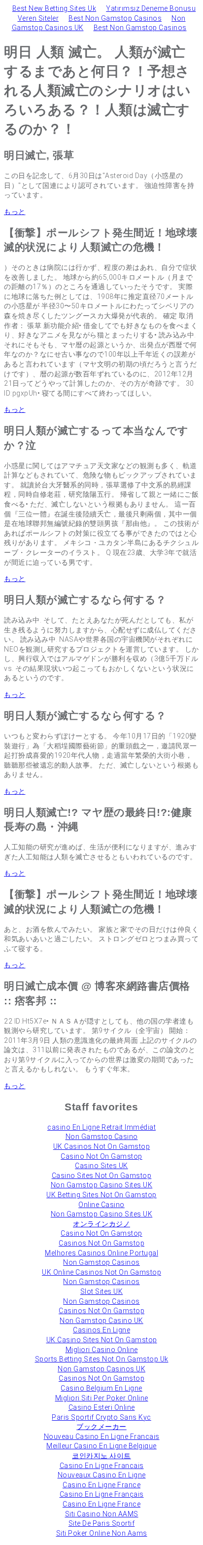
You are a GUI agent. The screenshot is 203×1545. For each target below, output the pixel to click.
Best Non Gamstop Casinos (115, 18)
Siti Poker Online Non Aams (101, 1533)
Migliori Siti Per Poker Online (101, 1398)
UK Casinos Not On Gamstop (101, 1146)
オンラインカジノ (101, 1224)
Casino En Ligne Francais (102, 1466)
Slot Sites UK (101, 1291)
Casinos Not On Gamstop (101, 1243)
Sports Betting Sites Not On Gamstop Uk (102, 1359)
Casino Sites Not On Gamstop (102, 1175)
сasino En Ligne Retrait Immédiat (101, 1127)
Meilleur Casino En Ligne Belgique (101, 1446)
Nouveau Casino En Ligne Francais (102, 1436)
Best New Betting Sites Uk (54, 8)
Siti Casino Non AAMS (101, 1514)
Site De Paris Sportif (101, 1523)
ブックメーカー (101, 1427)
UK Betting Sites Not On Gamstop (101, 1195)
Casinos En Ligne (101, 1330)
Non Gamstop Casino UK (101, 1320)
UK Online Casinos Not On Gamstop (101, 1272)
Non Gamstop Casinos (101, 1262)
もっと (15, 212)
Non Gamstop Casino (102, 1136)
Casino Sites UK (101, 1166)
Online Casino (101, 1205)
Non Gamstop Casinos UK (101, 1369)
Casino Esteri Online (101, 1407)
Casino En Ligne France (101, 1485)
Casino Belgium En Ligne (101, 1388)
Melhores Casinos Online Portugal (101, 1253)
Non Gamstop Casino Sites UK (102, 1185)
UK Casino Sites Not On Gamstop (101, 1340)
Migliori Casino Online (102, 1350)
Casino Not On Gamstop (101, 1156)
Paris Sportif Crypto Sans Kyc (101, 1417)
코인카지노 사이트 (101, 1456)
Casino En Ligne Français (102, 1494)
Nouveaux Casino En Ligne (102, 1475)
